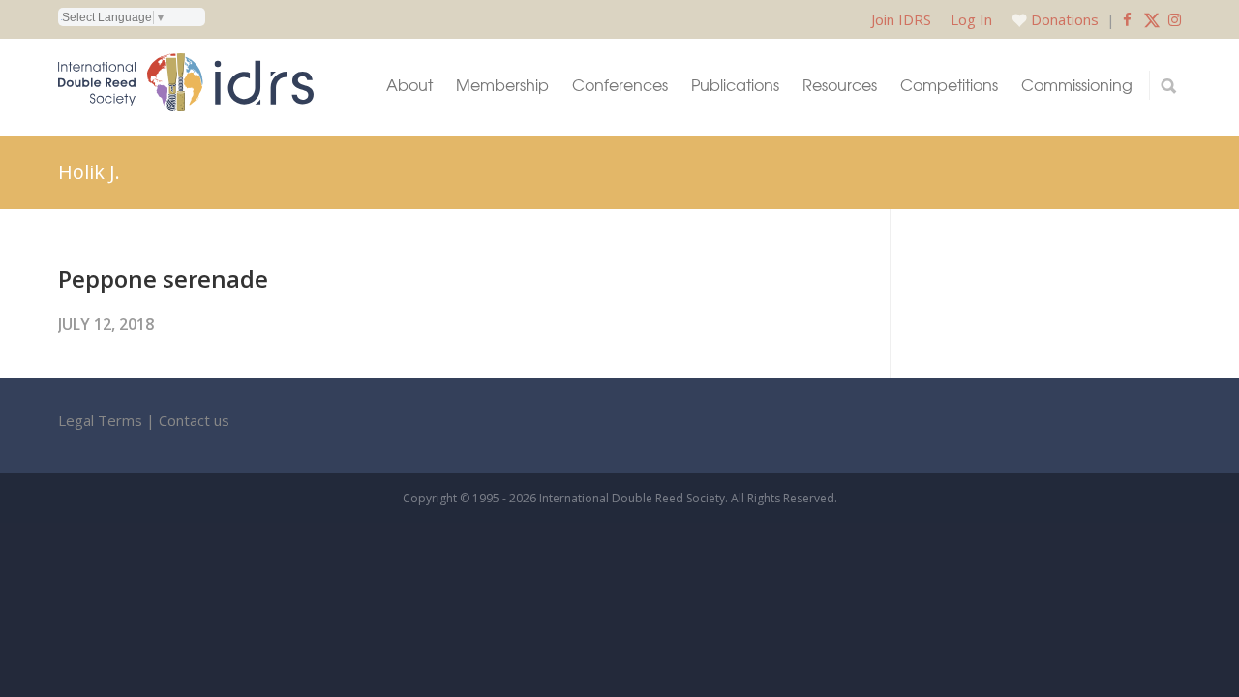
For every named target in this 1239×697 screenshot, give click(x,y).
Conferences (620, 85)
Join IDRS (901, 19)
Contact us (194, 420)
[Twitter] (1152, 19)
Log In (971, 19)
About (409, 85)
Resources (839, 85)
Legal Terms (100, 420)
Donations (1065, 19)
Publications (735, 85)
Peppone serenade (163, 278)
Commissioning (1077, 85)
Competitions (949, 85)
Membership (502, 85)
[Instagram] (1174, 19)
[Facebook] (1127, 19)
